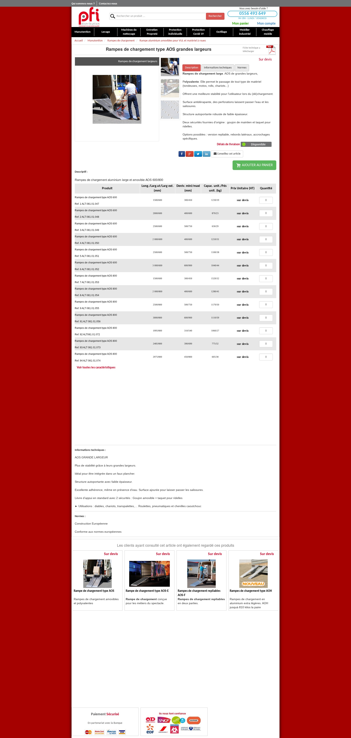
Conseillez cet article (228, 153)
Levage (106, 32)
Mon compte (266, 23)
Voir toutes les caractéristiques (96, 367)
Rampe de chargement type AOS (94, 591)
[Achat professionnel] (89, 16)
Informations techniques (218, 67)
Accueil (79, 40)
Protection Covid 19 (198, 32)
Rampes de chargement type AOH (251, 591)
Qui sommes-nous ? (83, 3)
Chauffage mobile (268, 32)
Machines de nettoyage (128, 32)
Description (191, 67)
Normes (241, 67)
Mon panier (240, 23)
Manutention (83, 32)
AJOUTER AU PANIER (257, 165)
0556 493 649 (252, 13)
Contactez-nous (108, 3)
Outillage (221, 32)
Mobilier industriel (244, 32)
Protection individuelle (175, 32)
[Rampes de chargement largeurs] (117, 99)
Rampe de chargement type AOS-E (147, 591)
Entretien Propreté (152, 32)
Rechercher (215, 16)
